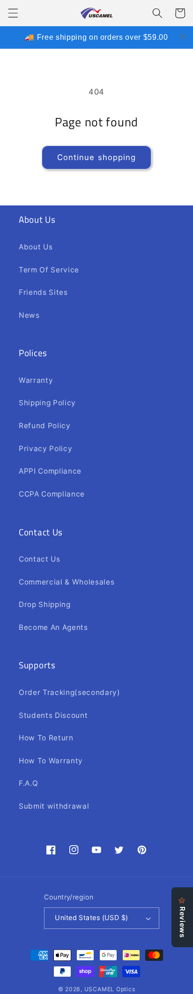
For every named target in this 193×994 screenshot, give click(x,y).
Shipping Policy (47, 402)
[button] (12, 13)
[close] (182, 36)
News (29, 315)
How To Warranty (51, 760)
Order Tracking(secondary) (69, 692)
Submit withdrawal (54, 806)
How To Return (46, 737)
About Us (35, 246)
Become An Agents (53, 627)
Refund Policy (45, 425)
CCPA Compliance (52, 494)
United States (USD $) (91, 917)
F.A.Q (28, 783)
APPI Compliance (50, 471)
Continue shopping (96, 157)
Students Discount (53, 715)
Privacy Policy (45, 448)
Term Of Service (49, 269)
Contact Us (39, 559)
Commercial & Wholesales (66, 581)
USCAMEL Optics (109, 989)
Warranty (36, 380)
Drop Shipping (45, 604)
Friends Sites (43, 292)
